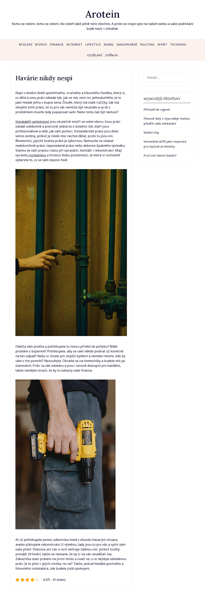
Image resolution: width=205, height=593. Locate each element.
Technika (178, 44)
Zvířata (111, 55)
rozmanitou (37, 155)
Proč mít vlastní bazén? (160, 155)
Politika (147, 44)
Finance (57, 44)
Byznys (41, 44)
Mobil (109, 44)
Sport (162, 44)
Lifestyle (93, 44)
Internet (74, 44)
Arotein (102, 14)
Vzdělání (94, 55)
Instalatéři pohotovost (32, 121)
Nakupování (127, 44)
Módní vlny (151, 132)
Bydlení (25, 44)
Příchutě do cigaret (157, 109)
